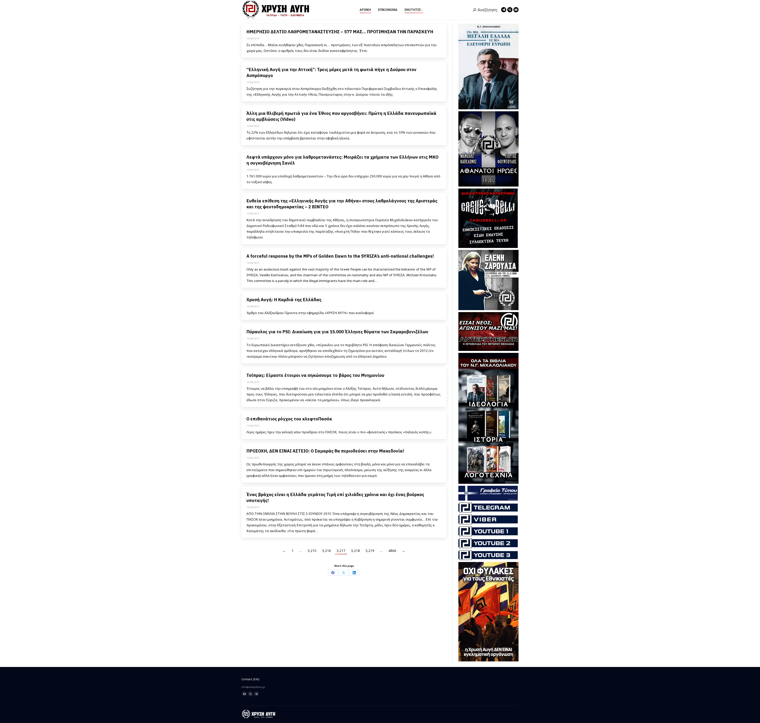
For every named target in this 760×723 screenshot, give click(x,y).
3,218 (355, 550)
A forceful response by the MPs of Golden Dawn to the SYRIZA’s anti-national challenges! (340, 256)
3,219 (369, 550)
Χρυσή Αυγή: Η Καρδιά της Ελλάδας (283, 299)
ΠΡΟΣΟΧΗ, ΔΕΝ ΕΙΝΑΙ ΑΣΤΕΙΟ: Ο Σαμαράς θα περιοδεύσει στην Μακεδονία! (325, 451)
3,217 (340, 550)
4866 (392, 550)
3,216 (326, 550)
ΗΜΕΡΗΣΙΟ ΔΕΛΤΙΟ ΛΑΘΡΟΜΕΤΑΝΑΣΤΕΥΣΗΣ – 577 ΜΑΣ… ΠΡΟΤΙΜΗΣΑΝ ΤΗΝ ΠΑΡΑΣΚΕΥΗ (339, 31)
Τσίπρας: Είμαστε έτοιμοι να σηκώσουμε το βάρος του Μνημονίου (315, 375)
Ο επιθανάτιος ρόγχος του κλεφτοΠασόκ (289, 419)
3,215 (312, 550)
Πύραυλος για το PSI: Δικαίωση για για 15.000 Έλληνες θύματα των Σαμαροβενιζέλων (337, 331)
